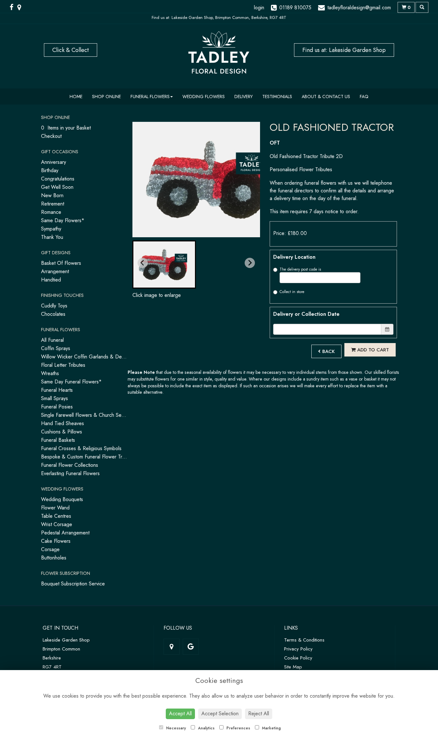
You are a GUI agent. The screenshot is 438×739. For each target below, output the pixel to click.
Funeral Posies (57, 406)
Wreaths (50, 373)
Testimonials (277, 96)
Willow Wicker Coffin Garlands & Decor (85, 356)
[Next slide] (250, 263)
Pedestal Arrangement (65, 532)
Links (291, 628)
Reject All (258, 713)
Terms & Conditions (304, 639)
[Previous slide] (143, 263)
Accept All (180, 713)
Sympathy (51, 228)
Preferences (237, 728)
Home (76, 96)
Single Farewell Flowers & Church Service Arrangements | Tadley (111, 415)
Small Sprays (54, 398)
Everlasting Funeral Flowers (70, 473)
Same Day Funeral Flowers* (71, 381)
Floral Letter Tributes (63, 365)
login (259, 7)
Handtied (51, 279)
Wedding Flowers (203, 96)
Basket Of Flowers (61, 263)
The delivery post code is (300, 269)
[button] (164, 264)
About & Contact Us (326, 96)
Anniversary (53, 162)
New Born (52, 195)
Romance (51, 212)
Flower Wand (55, 507)
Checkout (51, 136)
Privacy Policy (298, 648)
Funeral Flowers (150, 96)
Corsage (50, 549)
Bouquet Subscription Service (73, 583)
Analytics (206, 728)
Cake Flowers (56, 541)
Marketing (271, 728)
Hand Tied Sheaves (62, 423)
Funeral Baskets (58, 440)
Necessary (175, 728)
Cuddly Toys (54, 305)
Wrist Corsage (56, 524)
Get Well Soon (57, 187)
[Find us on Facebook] (13, 7)
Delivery (243, 96)
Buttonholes (53, 557)
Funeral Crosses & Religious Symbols (81, 448)
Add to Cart (372, 349)
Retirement (52, 203)
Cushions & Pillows (61, 431)
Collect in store (292, 292)
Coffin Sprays (55, 348)
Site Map (293, 666)
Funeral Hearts (57, 390)
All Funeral (52, 340)
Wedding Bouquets (62, 499)
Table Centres (56, 516)
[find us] (21, 7)
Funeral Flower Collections (69, 465)
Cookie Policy (298, 657)
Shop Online (106, 96)
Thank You (52, 237)
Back (328, 351)
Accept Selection (220, 713)
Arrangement (55, 271)
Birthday (49, 170)
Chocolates (53, 314)
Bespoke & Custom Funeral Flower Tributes (88, 456)
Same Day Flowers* (62, 220)
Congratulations (57, 178)
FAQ (364, 96)
